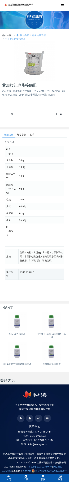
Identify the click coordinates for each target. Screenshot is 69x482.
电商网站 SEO (10, 462)
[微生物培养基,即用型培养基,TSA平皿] (18, 5)
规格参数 (21, 134)
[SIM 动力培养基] (17, 321)
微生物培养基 (39, 35)
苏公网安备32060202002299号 (51, 470)
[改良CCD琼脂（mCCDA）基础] (52, 321)
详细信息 (8, 134)
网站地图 (57, 466)
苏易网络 (26, 470)
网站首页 (24, 35)
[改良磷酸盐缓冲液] (52, 351)
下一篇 (59, 113)
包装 (32, 134)
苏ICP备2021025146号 (40, 466)
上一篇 (10, 113)
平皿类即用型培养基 (15, 38)
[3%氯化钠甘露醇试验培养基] (17, 351)
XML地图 (6, 470)
